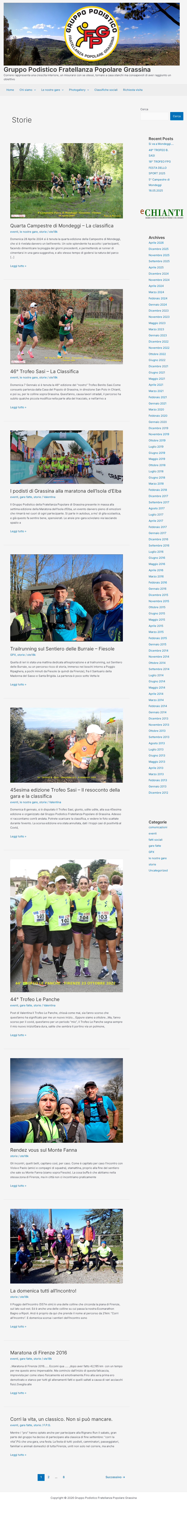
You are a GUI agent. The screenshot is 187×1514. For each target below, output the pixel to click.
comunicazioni (158, 827)
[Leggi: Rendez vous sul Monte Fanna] (66, 1100)
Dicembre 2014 (158, 650)
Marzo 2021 (156, 391)
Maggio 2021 (157, 378)
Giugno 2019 (157, 453)
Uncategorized (158, 870)
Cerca (144, 109)
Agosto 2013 (157, 743)
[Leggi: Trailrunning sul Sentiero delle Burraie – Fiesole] (66, 597)
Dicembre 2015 (158, 595)
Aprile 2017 (156, 520)
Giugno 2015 (157, 613)
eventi (14, 231)
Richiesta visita (132, 90)
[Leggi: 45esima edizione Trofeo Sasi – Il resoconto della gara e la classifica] (66, 745)
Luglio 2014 (156, 675)
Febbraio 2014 (158, 706)
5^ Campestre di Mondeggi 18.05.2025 (159, 185)
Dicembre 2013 (158, 718)
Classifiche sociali (106, 90)
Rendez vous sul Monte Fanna (43, 1150)
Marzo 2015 (156, 632)
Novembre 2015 (159, 601)
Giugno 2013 (157, 755)
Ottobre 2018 (157, 465)
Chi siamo (26, 90)
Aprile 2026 (156, 242)
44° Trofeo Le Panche (35, 999)
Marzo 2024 (156, 292)
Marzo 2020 (156, 409)
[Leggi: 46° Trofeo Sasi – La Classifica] (66, 326)
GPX (13, 654)
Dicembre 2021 (158, 366)
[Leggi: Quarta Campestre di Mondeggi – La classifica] (66, 180)
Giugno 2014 (157, 681)
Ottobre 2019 (157, 440)
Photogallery (77, 90)
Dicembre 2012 (158, 792)
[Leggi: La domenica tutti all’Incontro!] (66, 1246)
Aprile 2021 (156, 384)
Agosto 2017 (157, 508)
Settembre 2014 (159, 669)
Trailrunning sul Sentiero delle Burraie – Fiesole (62, 649)
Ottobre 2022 (157, 354)
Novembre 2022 (159, 347)
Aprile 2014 (156, 693)
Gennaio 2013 (158, 786)
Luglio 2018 (156, 471)
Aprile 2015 (156, 626)
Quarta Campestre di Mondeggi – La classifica (62, 225)
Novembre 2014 (159, 656)
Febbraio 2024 (158, 298)
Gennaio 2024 (158, 304)
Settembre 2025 (159, 261)
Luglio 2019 (156, 446)
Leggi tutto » (18, 266)
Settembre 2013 (159, 737)
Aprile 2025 (156, 267)
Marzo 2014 (156, 700)
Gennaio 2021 (157, 403)
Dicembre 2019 (158, 428)
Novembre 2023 (159, 317)
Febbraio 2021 (158, 397)
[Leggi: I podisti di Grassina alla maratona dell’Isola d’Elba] (66, 457)
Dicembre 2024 (159, 273)
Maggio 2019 (157, 459)
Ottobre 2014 (157, 663)
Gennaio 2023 (158, 335)
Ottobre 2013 (157, 730)
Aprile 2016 (156, 570)
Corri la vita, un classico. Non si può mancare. (61, 1419)
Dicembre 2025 (159, 249)
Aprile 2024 (156, 286)
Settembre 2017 (159, 502)
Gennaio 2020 (158, 422)
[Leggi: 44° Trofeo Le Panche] (66, 925)
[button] (34, 89)
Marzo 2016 (156, 576)
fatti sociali (156, 839)
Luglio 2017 (156, 514)
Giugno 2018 (157, 477)
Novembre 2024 (159, 280)
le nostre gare (29, 231)
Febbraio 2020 (158, 415)
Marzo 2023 (156, 329)
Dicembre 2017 (158, 496)
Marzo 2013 (156, 774)
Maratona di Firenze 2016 (38, 1352)
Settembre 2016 (159, 545)
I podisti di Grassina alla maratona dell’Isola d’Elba (65, 491)
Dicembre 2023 (159, 310)
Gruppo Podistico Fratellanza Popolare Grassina (77, 69)
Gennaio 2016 (157, 588)
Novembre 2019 (159, 434)
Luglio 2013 (156, 749)
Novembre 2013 (159, 724)
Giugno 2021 (157, 372)
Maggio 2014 (157, 687)
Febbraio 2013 (158, 780)
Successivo (115, 1477)
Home (10, 90)
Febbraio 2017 (158, 527)
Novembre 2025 (159, 255)
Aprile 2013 (156, 768)
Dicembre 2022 (159, 341)
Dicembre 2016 (158, 539)
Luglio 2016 (156, 551)
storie (43, 231)
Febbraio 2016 (158, 582)
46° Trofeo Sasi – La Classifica (44, 371)
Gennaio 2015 (157, 644)
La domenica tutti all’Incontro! (43, 1291)
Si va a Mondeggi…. (161, 144)
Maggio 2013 (157, 761)
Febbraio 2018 (158, 490)
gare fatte (26, 497)
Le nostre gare (50, 90)
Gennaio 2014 (158, 712)
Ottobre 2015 (157, 607)
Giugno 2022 (157, 360)
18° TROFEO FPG (160, 161)
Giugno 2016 (157, 557)
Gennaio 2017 (157, 533)
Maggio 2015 (157, 619)
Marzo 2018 (156, 483)
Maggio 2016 (157, 564)
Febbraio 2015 (158, 638)
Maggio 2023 (157, 323)
